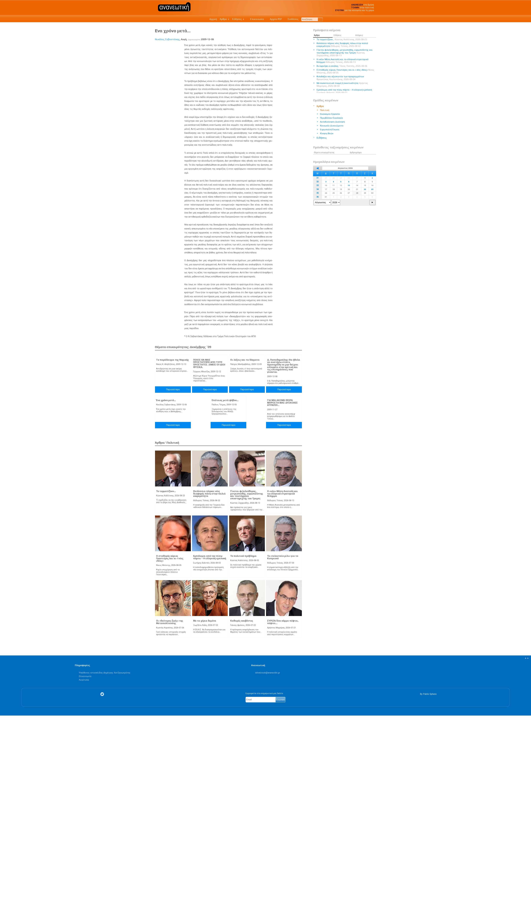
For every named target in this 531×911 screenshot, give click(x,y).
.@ (267, 672)
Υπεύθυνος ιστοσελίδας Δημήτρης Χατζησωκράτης (104, 672)
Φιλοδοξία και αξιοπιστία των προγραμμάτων (340, 78)
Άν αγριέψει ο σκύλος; (342, 66)
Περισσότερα (173, 389)
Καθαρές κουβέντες (241, 620)
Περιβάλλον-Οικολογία (331, 118)
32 (317, 182)
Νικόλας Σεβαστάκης (167, 39)
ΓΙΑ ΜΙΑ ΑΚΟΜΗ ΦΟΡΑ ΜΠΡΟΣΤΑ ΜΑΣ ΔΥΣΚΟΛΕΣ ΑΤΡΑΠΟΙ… (282, 402)
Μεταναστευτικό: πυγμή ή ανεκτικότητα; (342, 84)
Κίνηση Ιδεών (326, 133)
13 (349, 185)
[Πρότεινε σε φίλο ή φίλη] (4, 902)
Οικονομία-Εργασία (330, 114)
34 (317, 189)
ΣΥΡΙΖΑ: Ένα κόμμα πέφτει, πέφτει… (283, 622)
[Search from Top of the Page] (320, 19)
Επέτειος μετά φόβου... (225, 400)
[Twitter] (102, 694)
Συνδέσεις (293, 19)
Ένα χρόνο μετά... (166, 400)
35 (317, 193)
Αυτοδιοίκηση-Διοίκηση (332, 121)
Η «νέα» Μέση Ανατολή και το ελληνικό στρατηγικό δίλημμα (282, 493)
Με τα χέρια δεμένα (204, 620)
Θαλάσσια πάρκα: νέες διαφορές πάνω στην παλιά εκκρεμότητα (209, 493)
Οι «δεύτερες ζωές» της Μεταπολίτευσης (169, 622)
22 (365, 189)
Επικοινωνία (257, 19)
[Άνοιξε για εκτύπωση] (4, 898)
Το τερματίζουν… (166, 491)
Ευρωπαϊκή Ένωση (329, 129)
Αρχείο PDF (275, 19)
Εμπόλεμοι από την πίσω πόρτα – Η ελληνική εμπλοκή (209, 557)
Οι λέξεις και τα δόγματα (245, 359)
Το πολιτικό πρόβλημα (243, 556)
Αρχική (213, 19)
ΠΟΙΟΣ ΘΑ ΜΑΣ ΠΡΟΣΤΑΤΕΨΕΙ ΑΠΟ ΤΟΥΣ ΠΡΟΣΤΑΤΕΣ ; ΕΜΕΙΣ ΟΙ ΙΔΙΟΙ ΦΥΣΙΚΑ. (209, 363)
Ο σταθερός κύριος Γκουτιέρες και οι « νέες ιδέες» (169, 558)
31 (317, 178)
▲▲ (527, 658)
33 (317, 185)
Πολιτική (324, 110)
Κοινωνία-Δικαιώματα (331, 125)
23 (372, 189)
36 (317, 197)
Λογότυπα (84, 680)
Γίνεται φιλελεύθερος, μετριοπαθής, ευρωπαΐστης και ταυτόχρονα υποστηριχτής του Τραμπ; (246, 495)
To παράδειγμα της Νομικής (172, 359)
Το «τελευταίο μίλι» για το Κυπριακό (282, 557)
